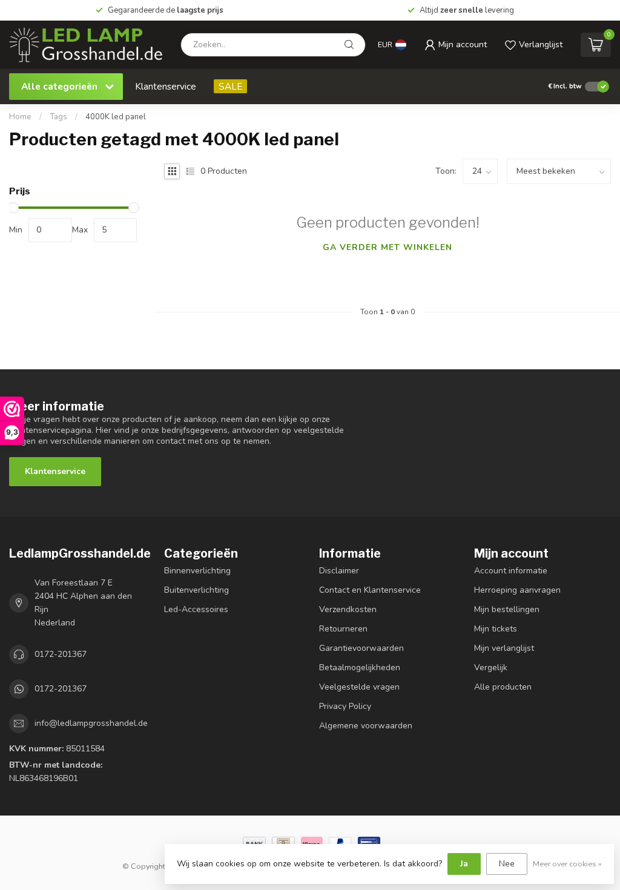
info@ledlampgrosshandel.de (91, 723)
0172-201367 (61, 654)
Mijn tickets (495, 629)
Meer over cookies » (567, 864)
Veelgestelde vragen (359, 687)
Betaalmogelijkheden (359, 667)
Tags (58, 116)
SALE (230, 86)
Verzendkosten (348, 609)
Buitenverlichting (196, 590)
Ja (464, 863)
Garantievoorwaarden (361, 648)
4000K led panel (115, 116)
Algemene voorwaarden (365, 725)
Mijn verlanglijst (504, 648)
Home (20, 116)
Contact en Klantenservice (370, 590)
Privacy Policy (345, 706)
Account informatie (510, 570)
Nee (507, 863)
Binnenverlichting (197, 570)
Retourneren (343, 629)
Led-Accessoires (196, 609)
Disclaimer (339, 570)
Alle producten (503, 687)
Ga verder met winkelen (387, 247)
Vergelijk (490, 667)
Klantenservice (165, 86)
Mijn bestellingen (506, 609)
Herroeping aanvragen (517, 590)
